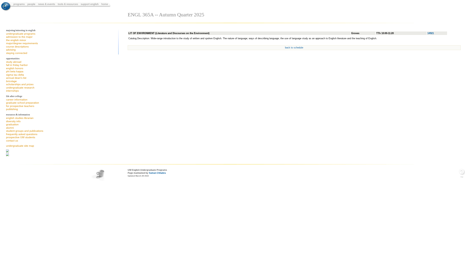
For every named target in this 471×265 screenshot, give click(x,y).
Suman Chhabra (157, 173)
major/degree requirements (22, 43)
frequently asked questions (21, 134)
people (31, 4)
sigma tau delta (15, 74)
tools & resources (68, 4)
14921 (430, 33)
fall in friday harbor (17, 64)
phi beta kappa (14, 71)
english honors (14, 68)
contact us (12, 140)
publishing (12, 109)
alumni (10, 127)
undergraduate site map (20, 145)
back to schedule (294, 47)
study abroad (13, 61)
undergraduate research (20, 87)
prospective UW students (20, 137)
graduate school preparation (22, 102)
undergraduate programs (20, 33)
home (104, 4)
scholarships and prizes (19, 84)
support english (90, 4)
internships (12, 90)
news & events (47, 4)
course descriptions (17, 46)
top (462, 177)
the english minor (16, 40)
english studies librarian (19, 117)
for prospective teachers (20, 106)
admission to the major (19, 36)
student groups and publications (24, 130)
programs (19, 4)
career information (16, 99)
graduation (12, 124)
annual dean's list (16, 77)
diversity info (13, 121)
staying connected (16, 53)
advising (11, 49)
